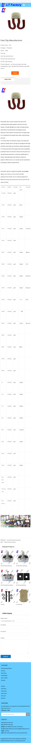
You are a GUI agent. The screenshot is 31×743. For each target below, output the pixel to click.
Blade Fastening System (10, 542)
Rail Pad (3, 698)
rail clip (11, 127)
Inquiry (15, 73)
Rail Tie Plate (4, 678)
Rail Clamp (3, 673)
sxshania (7, 730)
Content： (3, 638)
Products (9, 48)
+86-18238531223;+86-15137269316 (14, 726)
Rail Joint (3, 695)
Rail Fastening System (6, 668)
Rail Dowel (3, 688)
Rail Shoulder (4, 675)
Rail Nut (3, 686)
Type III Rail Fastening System (14, 540)
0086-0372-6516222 (8, 722)
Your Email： (4, 631)
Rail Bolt (3, 680)
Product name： (4, 618)
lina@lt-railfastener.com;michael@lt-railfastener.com (17, 728)
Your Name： (4, 625)
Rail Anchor (4, 691)
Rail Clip (3, 670)
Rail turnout (4, 693)
